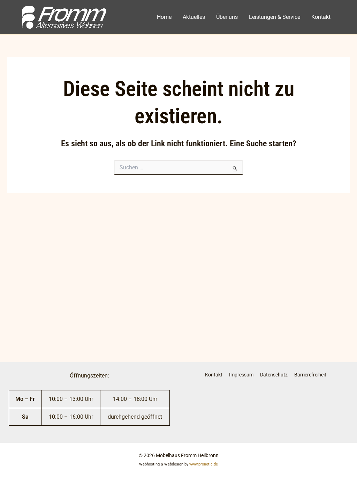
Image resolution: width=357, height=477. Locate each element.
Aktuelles (194, 17)
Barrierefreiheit (310, 374)
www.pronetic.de (203, 464)
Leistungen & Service (274, 17)
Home (164, 17)
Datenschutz (274, 374)
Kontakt (321, 17)
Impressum (241, 374)
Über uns (227, 17)
